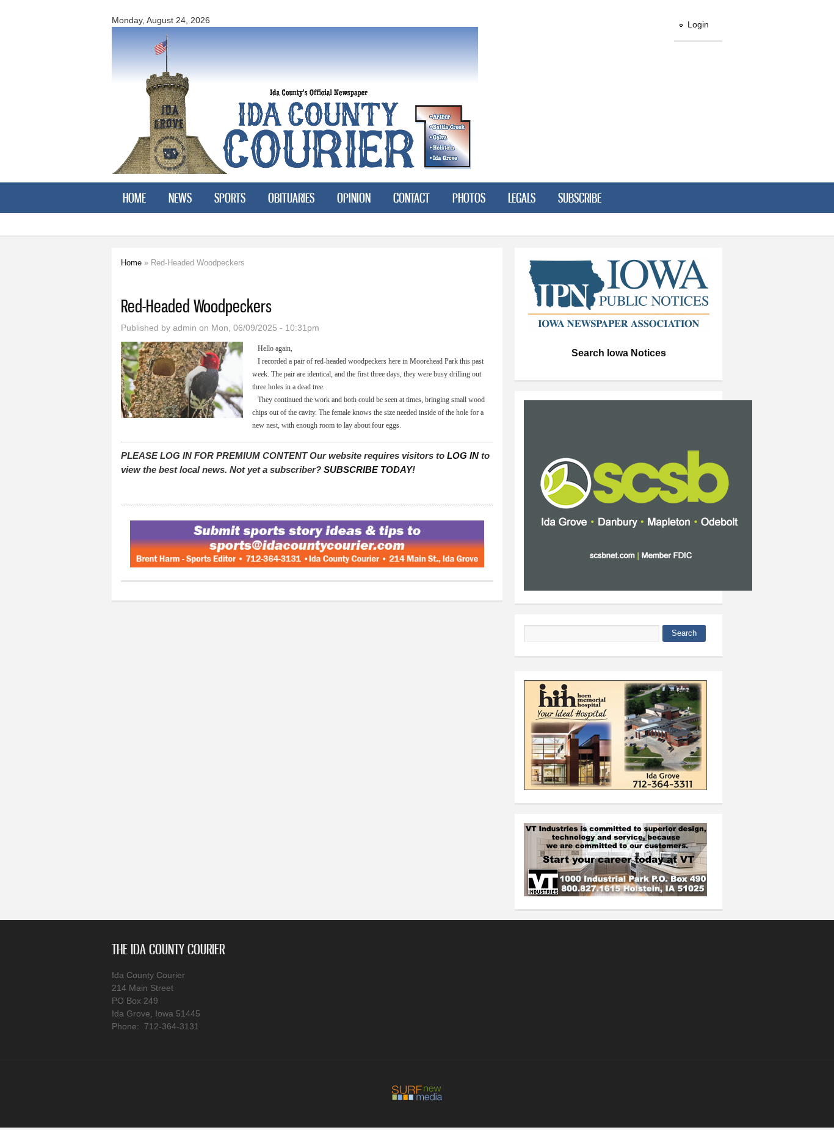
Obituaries (291, 198)
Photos (468, 198)
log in (463, 455)
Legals (521, 198)
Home (134, 198)
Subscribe (579, 198)
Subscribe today (368, 469)
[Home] (295, 166)
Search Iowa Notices (618, 353)
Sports (229, 198)
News (180, 198)
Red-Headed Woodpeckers (196, 306)
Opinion (354, 198)
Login (698, 24)
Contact (411, 198)
